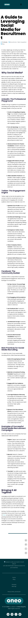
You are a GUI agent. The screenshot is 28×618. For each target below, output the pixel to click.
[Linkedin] (12, 614)
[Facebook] (8, 614)
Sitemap (14, 586)
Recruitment (13, 42)
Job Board (17, 591)
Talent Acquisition (21, 42)
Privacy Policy (11, 591)
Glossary (14, 584)
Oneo (4, 515)
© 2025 (4, 606)
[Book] (20, 614)
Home (14, 577)
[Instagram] (16, 614)
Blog (3, 44)
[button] (26, 540)
